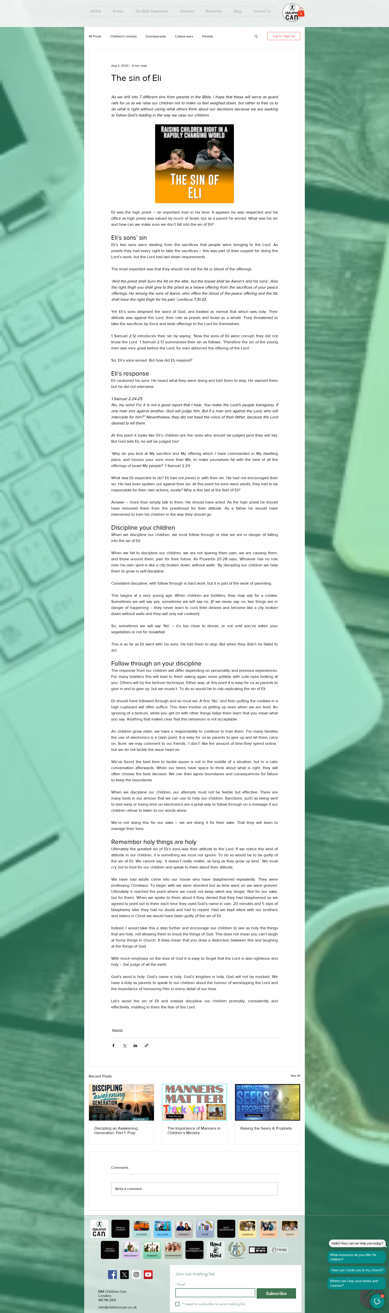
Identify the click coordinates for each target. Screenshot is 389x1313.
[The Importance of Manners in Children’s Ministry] (194, 1102)
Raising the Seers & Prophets (266, 1128)
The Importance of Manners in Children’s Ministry (193, 1130)
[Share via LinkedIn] (135, 1045)
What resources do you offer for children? (353, 1257)
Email (180, 1284)
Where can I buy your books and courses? (354, 1283)
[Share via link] (146, 1045)
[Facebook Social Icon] (112, 1274)
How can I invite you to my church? (357, 1270)
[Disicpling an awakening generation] (121, 1102)
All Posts (95, 36)
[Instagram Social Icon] (136, 1274)
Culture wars (184, 36)
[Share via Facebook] (113, 1045)
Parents (207, 36)
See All (295, 1075)
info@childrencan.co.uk (117, 1307)
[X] (124, 1274)
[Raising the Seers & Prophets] (267, 1102)
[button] (301, 12)
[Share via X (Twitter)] (124, 1045)
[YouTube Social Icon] (148, 1274)
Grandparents (156, 36)
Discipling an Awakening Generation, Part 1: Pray (116, 1130)
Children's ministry (123, 36)
